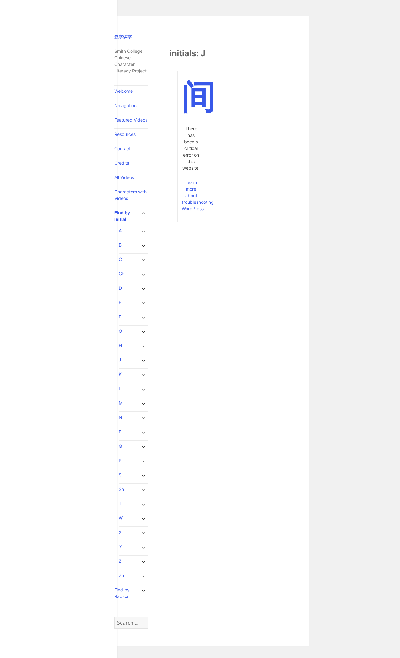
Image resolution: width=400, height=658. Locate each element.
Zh (121, 575)
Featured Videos (131, 119)
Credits (121, 163)
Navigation (125, 105)
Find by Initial (122, 216)
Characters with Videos (130, 195)
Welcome (123, 91)
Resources (125, 134)
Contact (122, 148)
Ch (121, 273)
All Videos (124, 177)
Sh (121, 489)
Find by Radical (122, 593)
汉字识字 (123, 36)
